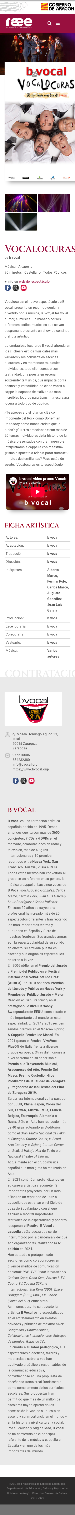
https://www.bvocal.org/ (31, 769)
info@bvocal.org (25, 764)
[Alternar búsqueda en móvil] (50, 23)
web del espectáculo (34, 281)
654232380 (21, 760)
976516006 (21, 755)
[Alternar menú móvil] (58, 23)
